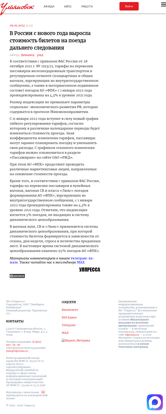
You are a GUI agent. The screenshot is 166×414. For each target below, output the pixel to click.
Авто (67, 6)
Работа (87, 6)
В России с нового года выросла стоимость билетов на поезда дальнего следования (50, 40)
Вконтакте (70, 310)
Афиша (49, 6)
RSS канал (69, 317)
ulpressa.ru (132, 334)
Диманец (27, 55)
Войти (129, 6)
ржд (40, 55)
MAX (81, 262)
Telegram (69, 325)
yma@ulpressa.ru (17, 350)
